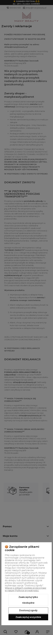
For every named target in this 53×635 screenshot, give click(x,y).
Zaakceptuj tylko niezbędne (28, 600)
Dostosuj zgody (28, 610)
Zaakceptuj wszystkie (28, 617)
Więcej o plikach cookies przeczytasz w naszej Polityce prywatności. (25, 589)
